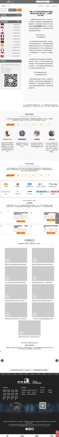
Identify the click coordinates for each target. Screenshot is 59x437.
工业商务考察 (4, 394)
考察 (28, 421)
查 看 (21, 221)
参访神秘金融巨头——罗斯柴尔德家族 (21, 226)
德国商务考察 (4, 391)
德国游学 (24, 394)
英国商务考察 (16, 391)
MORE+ (18, 15)
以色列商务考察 (4, 398)
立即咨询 (19, 10)
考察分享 (42, 392)
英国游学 (24, 392)
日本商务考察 (12, 391)
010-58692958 (16, 404)
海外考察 (54, 421)
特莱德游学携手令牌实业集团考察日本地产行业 (21, 213)
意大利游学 (29, 394)
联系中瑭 (50, 390)
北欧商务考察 (16, 394)
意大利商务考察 (16, 398)
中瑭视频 (50, 392)
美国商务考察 (8, 391)
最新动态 (54, 6)
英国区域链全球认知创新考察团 (51, 226)
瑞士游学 (34, 392)
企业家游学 (24, 390)
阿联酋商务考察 (8, 398)
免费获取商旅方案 (13, 10)
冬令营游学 (29, 390)
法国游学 (29, 392)
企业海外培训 (32, 421)
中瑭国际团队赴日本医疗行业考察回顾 (51, 213)
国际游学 (31, 26)
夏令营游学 (34, 390)
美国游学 (34, 394)
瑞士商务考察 (12, 394)
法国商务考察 (35, 43)
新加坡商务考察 (12, 398)
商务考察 (12, 421)
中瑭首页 (47, 6)
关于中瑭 (42, 390)
